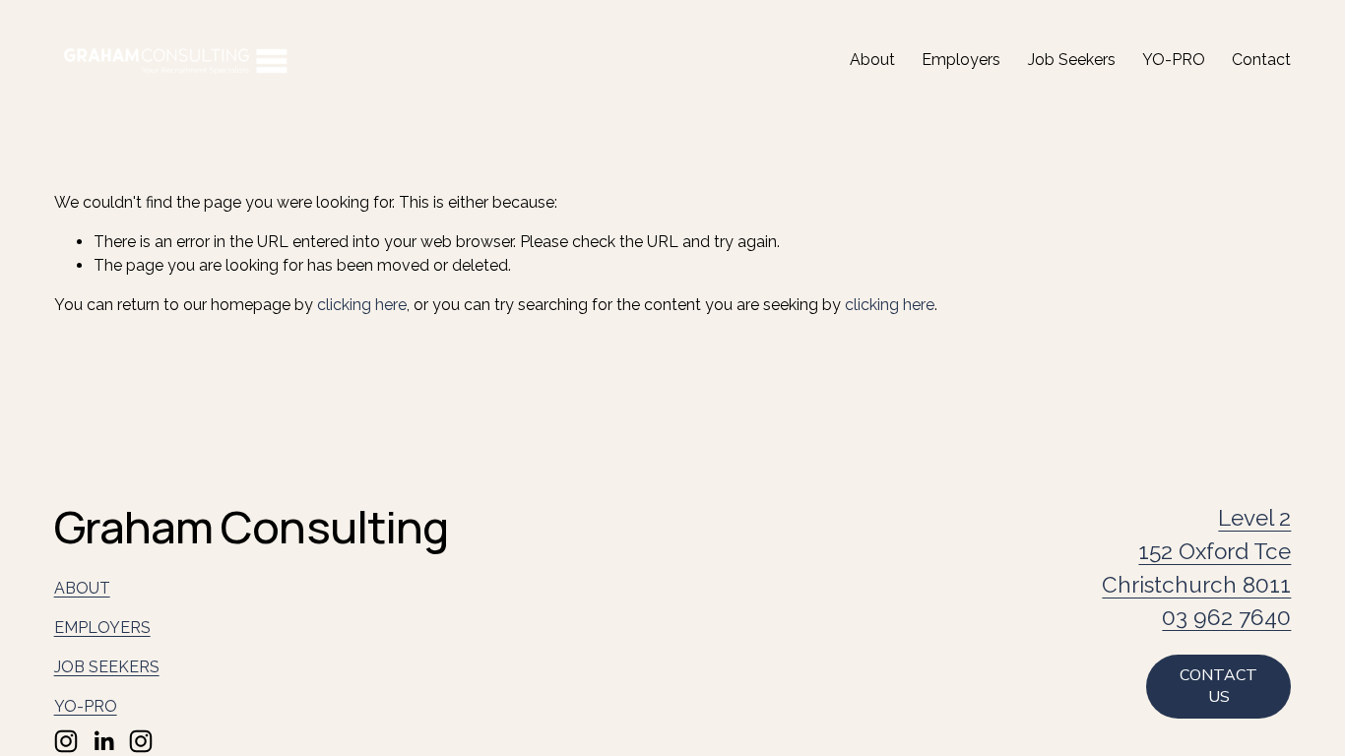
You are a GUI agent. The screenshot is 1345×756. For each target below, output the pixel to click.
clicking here (362, 304)
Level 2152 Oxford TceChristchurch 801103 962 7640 (1196, 567)
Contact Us (1218, 686)
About (872, 59)
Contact (1261, 59)
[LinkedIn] (103, 741)
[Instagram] (66, 741)
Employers (961, 59)
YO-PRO (1173, 59)
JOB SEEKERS (107, 667)
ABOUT (82, 588)
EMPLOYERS (102, 627)
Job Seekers (1072, 59)
